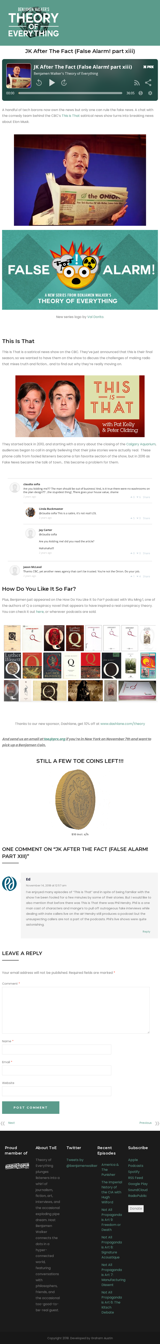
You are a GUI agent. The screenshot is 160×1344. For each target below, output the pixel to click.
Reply (146, 932)
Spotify (134, 1171)
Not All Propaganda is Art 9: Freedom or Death (111, 1219)
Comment (11, 984)
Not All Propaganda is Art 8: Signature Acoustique (111, 1247)
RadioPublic (137, 1195)
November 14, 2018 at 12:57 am (46, 885)
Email (7, 1062)
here (40, 611)
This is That (71, 115)
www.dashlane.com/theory (122, 723)
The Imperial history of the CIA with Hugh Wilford (111, 1192)
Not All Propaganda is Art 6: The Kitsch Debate (111, 1302)
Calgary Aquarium (141, 444)
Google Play (138, 1183)
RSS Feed (135, 1177)
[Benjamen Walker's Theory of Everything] (33, 20)
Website (8, 1083)
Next (11, 1123)
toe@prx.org (54, 739)
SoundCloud (138, 1190)
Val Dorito (95, 316)
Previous (146, 1123)
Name (8, 1041)
